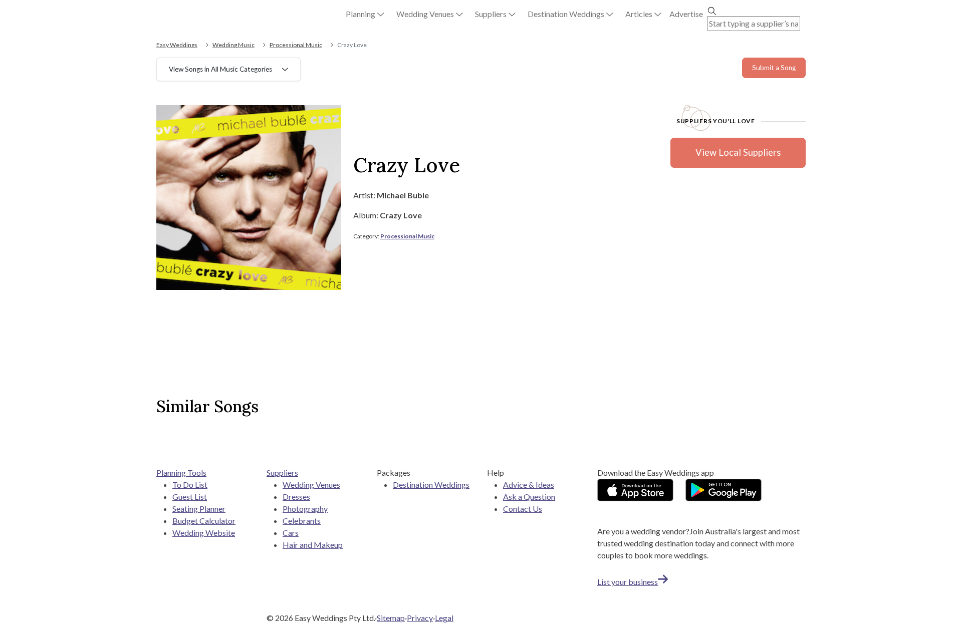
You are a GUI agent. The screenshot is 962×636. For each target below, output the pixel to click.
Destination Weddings (431, 484)
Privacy (420, 617)
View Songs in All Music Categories (220, 69)
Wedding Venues (311, 484)
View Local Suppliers (738, 152)
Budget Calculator (203, 520)
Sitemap (391, 617)
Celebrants (302, 520)
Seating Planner (198, 508)
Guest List (189, 496)
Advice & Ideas (528, 484)
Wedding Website (203, 532)
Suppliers (282, 472)
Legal (444, 617)
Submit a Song (774, 68)
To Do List (189, 484)
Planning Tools (181, 472)
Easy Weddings (176, 45)
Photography (305, 508)
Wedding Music (233, 45)
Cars (291, 532)
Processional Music (296, 45)
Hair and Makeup (313, 544)
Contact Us (522, 508)
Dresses (296, 496)
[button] (365, 14)
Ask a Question (529, 496)
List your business (627, 581)
